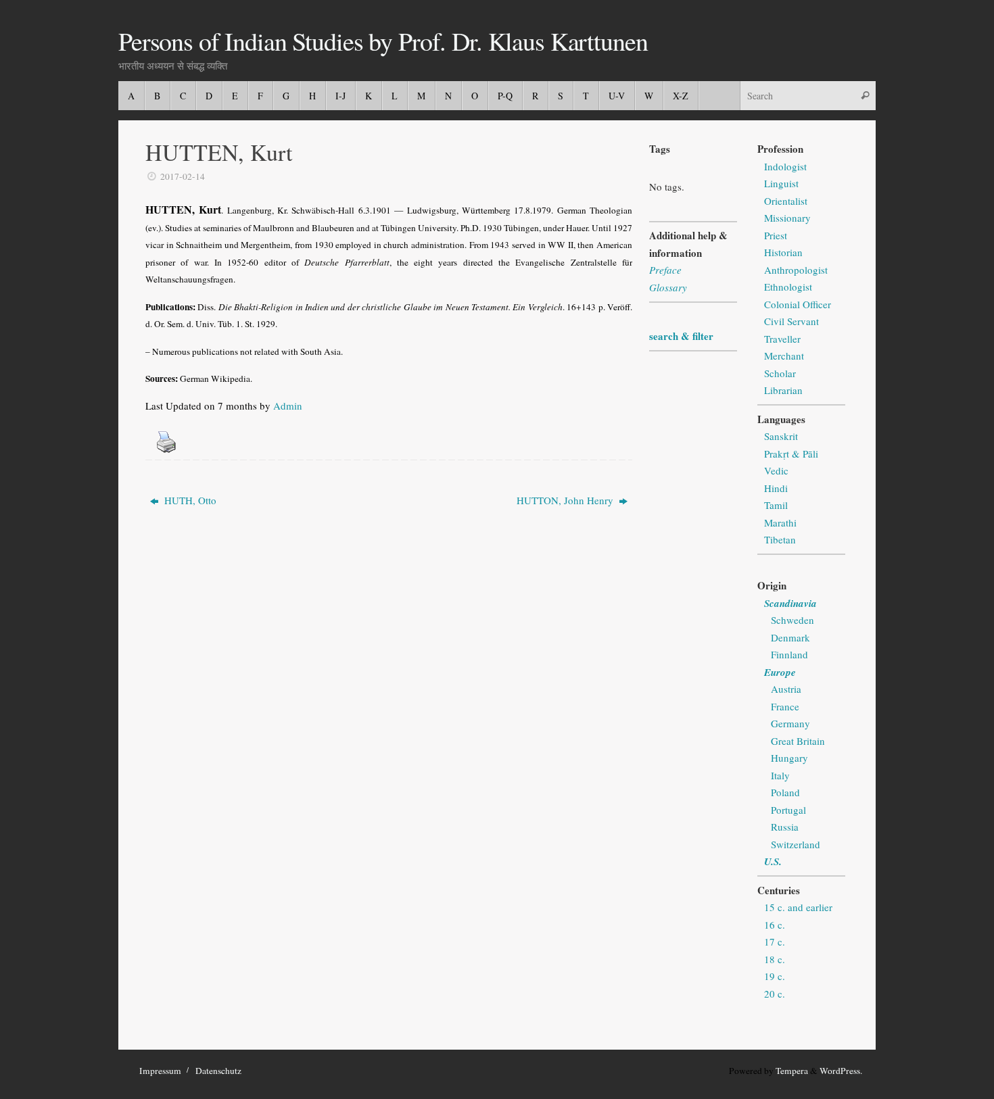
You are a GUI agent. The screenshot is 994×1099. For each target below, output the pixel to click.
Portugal (788, 809)
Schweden (792, 620)
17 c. (774, 941)
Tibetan (780, 539)
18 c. (774, 959)
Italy (780, 775)
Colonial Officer (797, 304)
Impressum (160, 1071)
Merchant (784, 355)
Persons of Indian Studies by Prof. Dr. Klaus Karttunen (382, 41)
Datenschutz (218, 1071)
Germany (790, 723)
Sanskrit (781, 436)
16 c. (774, 924)
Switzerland (795, 844)
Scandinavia (790, 603)
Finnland (789, 654)
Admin (287, 405)
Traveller (782, 338)
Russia (785, 826)
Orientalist (785, 200)
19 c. (774, 976)
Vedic (776, 470)
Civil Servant (791, 321)
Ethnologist (788, 286)
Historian (783, 252)
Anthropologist (796, 269)
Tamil (776, 505)
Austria (786, 688)
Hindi (776, 488)
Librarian (783, 390)
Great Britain (798, 741)
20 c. (774, 993)
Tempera (792, 1071)
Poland (785, 792)
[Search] (865, 95)
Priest (775, 235)
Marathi (780, 522)
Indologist (785, 166)
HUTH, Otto (189, 500)
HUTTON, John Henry (566, 500)
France (785, 706)
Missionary (787, 217)
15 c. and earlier (798, 907)
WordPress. (841, 1071)
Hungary (789, 757)
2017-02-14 (182, 176)
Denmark (790, 637)
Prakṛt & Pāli (791, 453)
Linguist (781, 183)
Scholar (780, 373)
